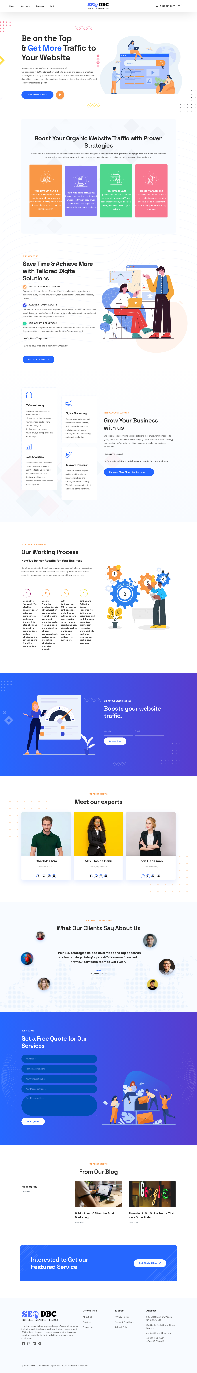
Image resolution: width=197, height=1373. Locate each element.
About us (87, 1317)
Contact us (88, 1327)
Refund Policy (121, 1327)
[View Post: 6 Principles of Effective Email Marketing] (98, 1194)
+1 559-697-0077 (167, 6)
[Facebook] (23, 1343)
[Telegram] (39, 1343)
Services (87, 1322)
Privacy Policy (121, 1317)
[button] (60, 95)
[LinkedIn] (34, 1343)
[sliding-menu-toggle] (186, 6)
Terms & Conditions (124, 1322)
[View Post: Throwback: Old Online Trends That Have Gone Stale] (152, 1194)
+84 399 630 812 (155, 1341)
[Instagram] (28, 1343)
